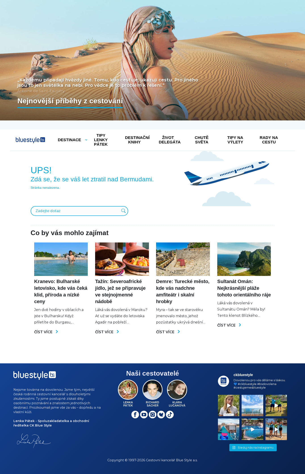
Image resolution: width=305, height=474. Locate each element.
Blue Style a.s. (187, 460)
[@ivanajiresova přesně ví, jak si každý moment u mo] (228, 405)
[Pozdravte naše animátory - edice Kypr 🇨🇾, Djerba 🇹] (276, 429)
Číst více (43, 332)
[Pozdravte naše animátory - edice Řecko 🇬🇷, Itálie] (276, 405)
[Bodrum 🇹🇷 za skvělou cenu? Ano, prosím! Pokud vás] (252, 429)
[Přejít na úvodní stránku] (30, 140)
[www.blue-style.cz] (34, 377)
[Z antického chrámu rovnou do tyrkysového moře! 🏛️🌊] (228, 429)
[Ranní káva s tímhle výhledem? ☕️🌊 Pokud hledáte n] (252, 405)
